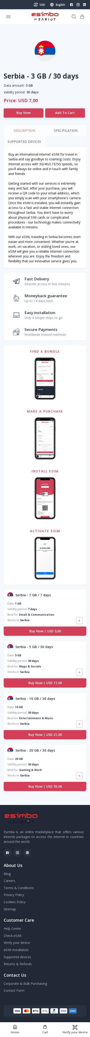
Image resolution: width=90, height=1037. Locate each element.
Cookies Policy (14, 902)
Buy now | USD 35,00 (45, 786)
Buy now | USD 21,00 (45, 734)
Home (15, 1032)
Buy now (23, 112)
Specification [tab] (66, 130)
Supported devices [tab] (24, 141)
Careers (9, 880)
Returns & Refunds (18, 964)
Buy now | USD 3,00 (45, 631)
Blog (7, 874)
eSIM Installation (16, 950)
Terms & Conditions (19, 888)
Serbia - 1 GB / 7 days (33, 595)
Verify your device (75, 1032)
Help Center (12, 928)
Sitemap (10, 909)
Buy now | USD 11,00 (45, 683)
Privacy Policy (14, 895)
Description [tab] (24, 130)
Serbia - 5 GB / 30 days (34, 646)
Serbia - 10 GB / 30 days (35, 698)
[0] (82, 16)
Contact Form (14, 990)
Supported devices (17, 957)
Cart (45, 1032)
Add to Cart (65, 112)
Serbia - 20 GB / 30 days (35, 750)
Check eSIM (12, 935)
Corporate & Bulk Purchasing (25, 983)
